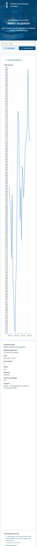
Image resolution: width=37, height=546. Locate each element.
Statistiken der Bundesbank (19, 4)
